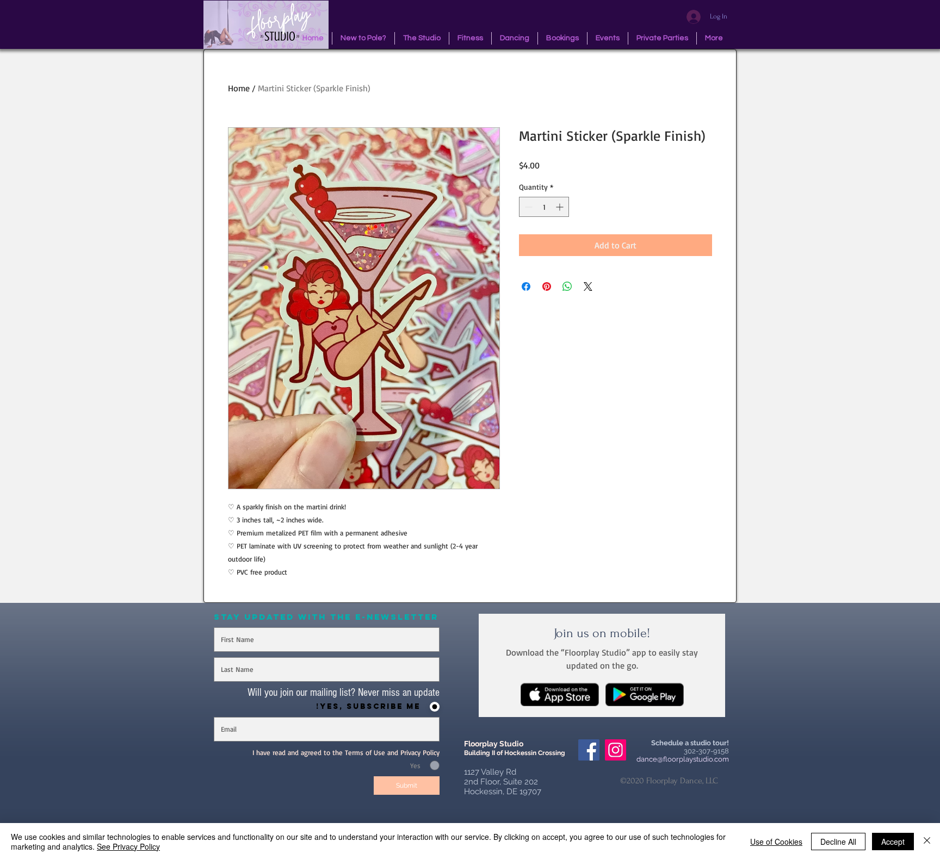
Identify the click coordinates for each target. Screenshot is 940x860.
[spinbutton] (544, 206)
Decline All (838, 841)
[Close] (926, 841)
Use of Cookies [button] (776, 841)
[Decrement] (527, 206)
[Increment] (560, 206)
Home (239, 88)
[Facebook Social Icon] (588, 750)
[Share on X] (588, 286)
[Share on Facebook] (526, 286)
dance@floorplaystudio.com (682, 759)
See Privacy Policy (128, 846)
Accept (893, 841)
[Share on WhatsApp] (567, 286)
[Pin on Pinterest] (546, 286)
